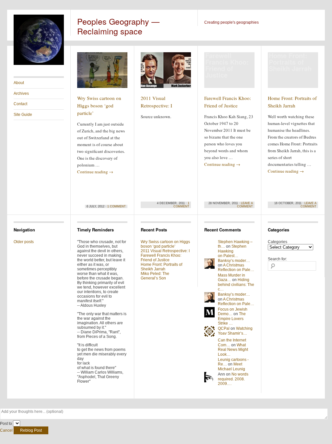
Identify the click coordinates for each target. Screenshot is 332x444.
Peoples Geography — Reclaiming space (118, 26)
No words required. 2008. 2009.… (233, 379)
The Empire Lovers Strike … (232, 319)
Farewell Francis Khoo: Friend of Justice (161, 257)
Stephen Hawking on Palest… (232, 251)
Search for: (277, 259)
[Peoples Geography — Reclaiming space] (39, 63)
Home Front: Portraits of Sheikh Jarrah (161, 266)
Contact (20, 104)
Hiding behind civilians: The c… (236, 284)
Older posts (24, 242)
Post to (6, 423)
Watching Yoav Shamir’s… (235, 330)
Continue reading (95, 172)
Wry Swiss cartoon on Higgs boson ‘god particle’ (99, 105)
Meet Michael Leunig (231, 366)
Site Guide (23, 114)
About (19, 82)
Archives (21, 93)
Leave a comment (245, 205)
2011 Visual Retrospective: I (165, 251)
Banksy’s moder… (234, 260)
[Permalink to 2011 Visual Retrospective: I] (166, 73)
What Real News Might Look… (233, 350)
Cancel (6, 430)
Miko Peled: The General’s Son (155, 275)
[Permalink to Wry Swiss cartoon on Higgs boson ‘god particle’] (102, 73)
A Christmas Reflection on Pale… (236, 267)
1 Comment (116, 206)
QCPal (224, 328)
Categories (277, 242)
